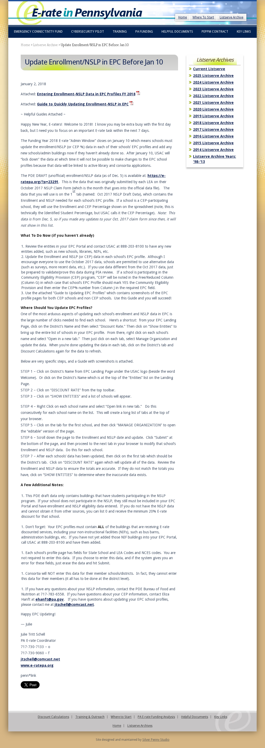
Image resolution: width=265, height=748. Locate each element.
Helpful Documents (177, 31)
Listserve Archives (139, 726)
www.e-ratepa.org (37, 665)
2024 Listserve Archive (213, 82)
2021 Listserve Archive (213, 102)
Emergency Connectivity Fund (38, 31)
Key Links (244, 31)
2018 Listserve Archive (213, 123)
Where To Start (203, 17)
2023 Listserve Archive (213, 89)
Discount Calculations (53, 717)
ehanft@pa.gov (49, 599)
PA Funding (144, 31)
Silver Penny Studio (156, 740)
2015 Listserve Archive (213, 143)
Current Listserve (209, 69)
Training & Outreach (90, 717)
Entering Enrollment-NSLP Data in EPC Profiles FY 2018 (86, 94)
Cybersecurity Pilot (87, 31)
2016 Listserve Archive (213, 136)
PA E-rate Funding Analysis (156, 717)
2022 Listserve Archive (213, 96)
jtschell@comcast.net (74, 604)
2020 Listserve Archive (213, 109)
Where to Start (121, 717)
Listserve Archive (231, 17)
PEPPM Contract (215, 31)
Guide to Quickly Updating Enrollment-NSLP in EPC (83, 104)
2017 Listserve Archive (213, 129)
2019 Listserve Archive (213, 116)
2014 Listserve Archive (213, 150)
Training (120, 31)
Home (182, 17)
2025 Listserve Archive (213, 76)
